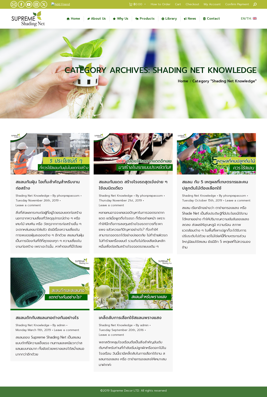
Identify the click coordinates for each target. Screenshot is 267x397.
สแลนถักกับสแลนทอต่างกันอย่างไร (47, 317)
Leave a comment (28, 205)
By (66, 195)
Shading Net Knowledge (32, 195)
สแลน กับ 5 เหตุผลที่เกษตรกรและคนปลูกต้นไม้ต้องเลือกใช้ (215, 185)
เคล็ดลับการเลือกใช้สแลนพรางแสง (130, 317)
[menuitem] (160, 4)
